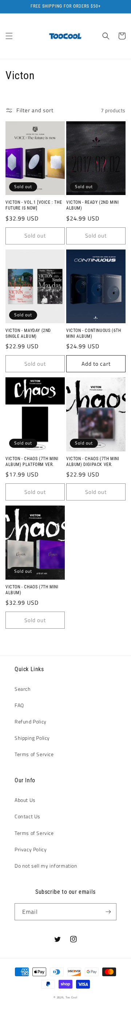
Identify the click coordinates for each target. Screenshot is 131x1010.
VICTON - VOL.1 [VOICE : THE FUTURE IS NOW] (33, 205)
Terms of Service (34, 754)
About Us (25, 800)
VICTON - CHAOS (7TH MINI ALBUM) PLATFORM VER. (31, 461)
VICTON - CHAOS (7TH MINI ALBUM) (31, 589)
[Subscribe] (108, 911)
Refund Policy (31, 721)
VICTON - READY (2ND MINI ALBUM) (92, 205)
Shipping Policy (32, 738)
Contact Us (27, 816)
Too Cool (72, 997)
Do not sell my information (46, 865)
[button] (9, 36)
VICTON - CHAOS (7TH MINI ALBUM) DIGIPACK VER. (92, 461)
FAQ (19, 705)
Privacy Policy (31, 849)
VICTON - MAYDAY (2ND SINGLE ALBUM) (28, 333)
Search (23, 689)
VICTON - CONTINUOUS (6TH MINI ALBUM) (93, 333)
